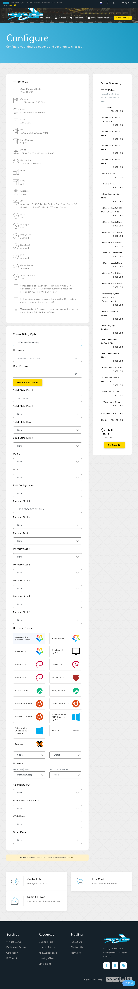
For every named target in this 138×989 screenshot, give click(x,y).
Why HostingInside (99, 17)
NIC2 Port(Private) (58, 769)
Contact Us (77, 947)
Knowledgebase (48, 952)
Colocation (12, 952)
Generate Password (27, 382)
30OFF (11, 5)
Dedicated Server (16, 947)
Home (46, 17)
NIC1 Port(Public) (21, 769)
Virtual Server (14, 941)
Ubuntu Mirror (47, 947)
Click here (70, 858)
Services (61, 17)
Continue (113, 444)
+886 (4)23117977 (127, 2)
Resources (78, 17)
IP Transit (11, 958)
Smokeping (45, 963)
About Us (76, 941)
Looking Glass (46, 958)
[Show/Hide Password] (76, 375)
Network (76, 952)
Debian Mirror (46, 941)
